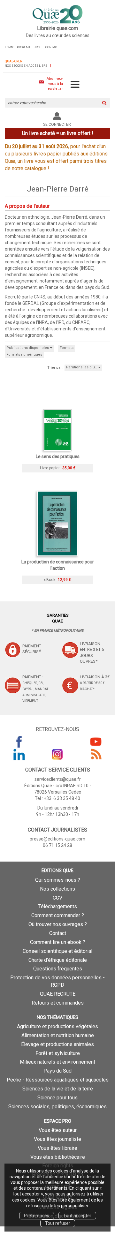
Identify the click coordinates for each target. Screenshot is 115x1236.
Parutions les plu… (82, 367)
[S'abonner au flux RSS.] (95, 754)
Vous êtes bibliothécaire (57, 1157)
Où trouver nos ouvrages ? (57, 924)
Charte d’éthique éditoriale (57, 960)
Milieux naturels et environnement (57, 1062)
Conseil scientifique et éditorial (57, 951)
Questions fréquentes (57, 969)
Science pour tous (57, 1098)
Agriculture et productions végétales (57, 1026)
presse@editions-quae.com (57, 838)
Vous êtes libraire (57, 1148)
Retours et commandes (58, 1003)
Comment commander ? (57, 915)
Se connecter (57, 124)
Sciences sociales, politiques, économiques (57, 1107)
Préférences (36, 1215)
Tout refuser (57, 1223)
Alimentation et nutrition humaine (57, 1035)
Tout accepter (77, 1215)
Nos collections (57, 889)
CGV (57, 898)
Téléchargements (57, 906)
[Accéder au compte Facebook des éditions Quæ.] (19, 741)
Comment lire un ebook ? (57, 942)
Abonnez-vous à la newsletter (54, 84)
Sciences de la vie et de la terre (57, 1089)
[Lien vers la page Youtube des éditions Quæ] (95, 741)
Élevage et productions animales (57, 1044)
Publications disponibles (28, 348)
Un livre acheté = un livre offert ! (57, 133)
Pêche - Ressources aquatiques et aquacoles (58, 1080)
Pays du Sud (57, 1071)
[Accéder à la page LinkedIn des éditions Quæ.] (19, 754)
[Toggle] (75, 84)
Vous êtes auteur (58, 1130)
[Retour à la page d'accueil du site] (57, 14)
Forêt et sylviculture (57, 1053)
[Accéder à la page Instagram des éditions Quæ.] (57, 754)
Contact (52, 47)
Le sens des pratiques (58, 456)
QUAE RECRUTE (57, 994)
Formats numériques (24, 354)
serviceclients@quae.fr (57, 779)
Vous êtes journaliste (57, 1139)
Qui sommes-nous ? (57, 880)
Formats (66, 348)
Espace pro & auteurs (22, 47)
